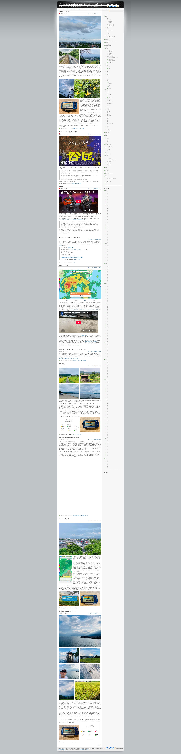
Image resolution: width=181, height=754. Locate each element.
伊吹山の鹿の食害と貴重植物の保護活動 (69, 437)
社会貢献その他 (109, 54)
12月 (108, 205)
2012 (106, 458)
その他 (73, 262)
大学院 (108, 33)
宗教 (80, 183)
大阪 (107, 73)
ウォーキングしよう (75, 128)
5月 (107, 196)
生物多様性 (84, 515)
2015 (106, 399)
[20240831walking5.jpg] (87, 97)
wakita (106, 176)
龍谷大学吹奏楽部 (83, 360)
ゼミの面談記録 (109, 21)
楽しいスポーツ (108, 153)
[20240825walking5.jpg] (89, 679)
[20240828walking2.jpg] (89, 382)
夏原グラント (110, 62)
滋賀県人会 (109, 164)
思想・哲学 (109, 115)
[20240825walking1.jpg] (80, 647)
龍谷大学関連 (76, 183)
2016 (106, 379)
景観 (107, 121)
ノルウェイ (110, 97)
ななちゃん (109, 181)
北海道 (109, 88)
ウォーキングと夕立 (64, 519)
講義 (107, 28)
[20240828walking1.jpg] (69, 382)
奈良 (107, 71)
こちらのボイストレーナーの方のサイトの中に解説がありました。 (75, 219)
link (113, 8)
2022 (106, 263)
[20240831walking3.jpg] (89, 63)
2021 (106, 283)
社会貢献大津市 (109, 50)
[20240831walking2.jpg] (69, 63)
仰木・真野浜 (62, 363)
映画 (107, 141)
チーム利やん (109, 146)
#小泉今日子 (73, 249)
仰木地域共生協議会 (110, 56)
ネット (106, 143)
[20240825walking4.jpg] (69, 679)
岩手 (109, 82)
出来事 (106, 47)
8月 (107, 211)
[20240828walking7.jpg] (89, 432)
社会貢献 (106, 48)
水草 (107, 106)
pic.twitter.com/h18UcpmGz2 (76, 257)
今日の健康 (107, 170)
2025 (106, 204)
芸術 (73, 183)
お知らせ (106, 182)
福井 (109, 85)
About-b (72, 8)
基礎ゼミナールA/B (110, 24)
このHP (109, 8)
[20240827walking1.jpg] (80, 554)
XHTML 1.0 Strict (60, 750)
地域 (106, 63)
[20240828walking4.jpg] (89, 398)
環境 (87, 515)
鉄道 (106, 172)
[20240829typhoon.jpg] (80, 301)
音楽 (73, 233)
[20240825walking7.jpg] (87, 699)
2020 (106, 303)
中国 (107, 91)
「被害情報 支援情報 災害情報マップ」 (91, 341)
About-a (68, 8)
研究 (84, 8)
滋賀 (73, 515)
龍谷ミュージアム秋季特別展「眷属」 (68, 132)
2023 (106, 243)
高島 (109, 68)
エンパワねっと (109, 30)
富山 (109, 86)
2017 (106, 359)
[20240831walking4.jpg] (66, 97)
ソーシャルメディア (108, 173)
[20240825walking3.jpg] (89, 663)
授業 (81, 8)
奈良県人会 (109, 161)
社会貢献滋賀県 (109, 51)
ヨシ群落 (108, 108)
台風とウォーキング (64, 11)
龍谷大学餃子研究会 (110, 158)
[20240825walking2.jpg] (69, 663)
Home (60, 8)
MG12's (63, 749)
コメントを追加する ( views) (95, 13)
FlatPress (60, 749)
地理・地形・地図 (110, 123)
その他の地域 (109, 83)
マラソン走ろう (108, 144)
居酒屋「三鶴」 (84, 335)
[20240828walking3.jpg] (69, 398)
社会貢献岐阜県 (109, 53)
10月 (108, 208)
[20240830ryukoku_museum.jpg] (80, 165)
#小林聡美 (79, 249)
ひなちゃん (109, 179)
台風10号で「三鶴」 (64, 265)
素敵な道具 (107, 167)
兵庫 (107, 74)
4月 (107, 217)
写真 (107, 140)
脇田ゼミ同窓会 (111, 25)
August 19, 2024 (77, 259)
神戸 (109, 76)
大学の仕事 (107, 42)
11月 (108, 207)
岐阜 (107, 77)
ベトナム (108, 100)
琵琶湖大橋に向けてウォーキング (67, 611)
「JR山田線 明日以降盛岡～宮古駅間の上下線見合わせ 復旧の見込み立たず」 (83, 309)
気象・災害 (82, 128)
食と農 (108, 126)
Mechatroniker (82, 749)
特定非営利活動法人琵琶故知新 (112, 57)
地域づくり (107, 39)
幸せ (107, 120)
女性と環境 (109, 114)
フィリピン (109, 94)
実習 (107, 27)
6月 (107, 214)
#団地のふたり (71, 247)
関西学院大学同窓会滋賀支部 (112, 178)
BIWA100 (108, 150)
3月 (107, 199)
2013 (106, 438)
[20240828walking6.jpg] (69, 432)
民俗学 (108, 129)
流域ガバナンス (109, 103)
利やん (108, 156)
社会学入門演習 (109, 22)
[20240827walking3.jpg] (69, 605)
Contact (117, 8)
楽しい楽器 (107, 152)
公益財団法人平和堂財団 (111, 60)
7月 (107, 193)
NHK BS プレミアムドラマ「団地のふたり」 (70, 237)
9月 (107, 210)
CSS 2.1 (65, 750)
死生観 (108, 117)
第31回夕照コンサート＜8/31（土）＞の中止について (72, 349)
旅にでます (107, 89)
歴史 (107, 124)
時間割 (108, 18)
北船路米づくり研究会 (95, 8)
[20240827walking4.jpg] (89, 605)
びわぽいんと (110, 59)
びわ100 (108, 149)
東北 (107, 80)
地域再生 (76, 515)
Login (106, 473)
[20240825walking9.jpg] (89, 739)
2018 (106, 342)
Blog (64, 8)
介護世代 (106, 175)
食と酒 (106, 155)
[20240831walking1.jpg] (80, 47)
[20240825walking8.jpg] (69, 739)
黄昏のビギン (62, 186)
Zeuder (87, 749)
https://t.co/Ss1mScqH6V (66, 257)
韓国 (107, 92)
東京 (107, 79)
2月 (107, 201)
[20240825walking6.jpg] (66, 699)
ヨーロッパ (109, 95)
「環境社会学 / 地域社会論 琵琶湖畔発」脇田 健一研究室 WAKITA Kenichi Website (88, 4)
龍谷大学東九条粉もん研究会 (112, 159)
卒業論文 (88, 8)
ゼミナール (77, 8)
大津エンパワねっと (103, 8)
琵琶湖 (108, 109)
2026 (106, 190)
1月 (107, 202)
